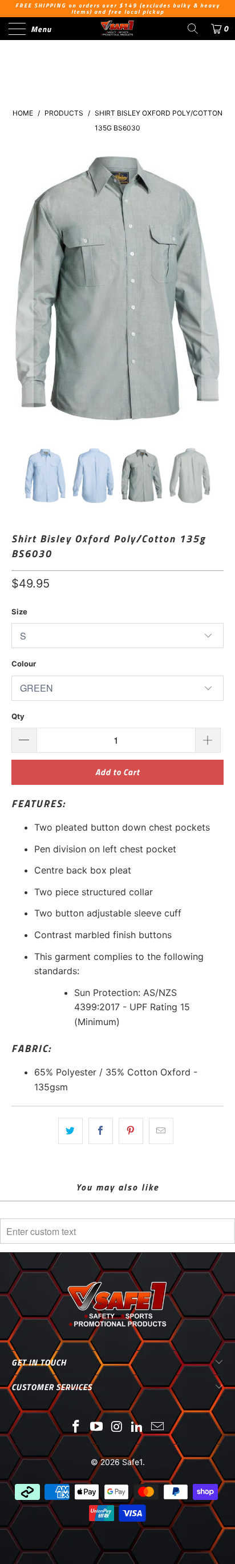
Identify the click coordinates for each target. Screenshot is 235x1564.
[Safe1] (117, 28)
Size (19, 611)
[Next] (212, 288)
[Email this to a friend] (161, 1131)
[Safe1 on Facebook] (76, 1427)
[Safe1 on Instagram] (116, 1427)
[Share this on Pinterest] (131, 1131)
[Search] (193, 28)
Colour (23, 663)
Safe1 (132, 1462)
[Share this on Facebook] (100, 1131)
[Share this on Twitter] (70, 1131)
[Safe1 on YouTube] (96, 1427)
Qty (18, 716)
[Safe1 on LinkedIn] (137, 1427)
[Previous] (22, 288)
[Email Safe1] (158, 1427)
